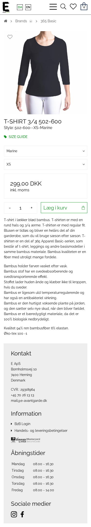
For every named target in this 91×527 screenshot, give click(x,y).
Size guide (17, 137)
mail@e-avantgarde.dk (29, 401)
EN (28, 7)
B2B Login (22, 424)
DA (20, 7)
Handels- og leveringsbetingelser (41, 431)
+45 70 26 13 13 (22, 395)
